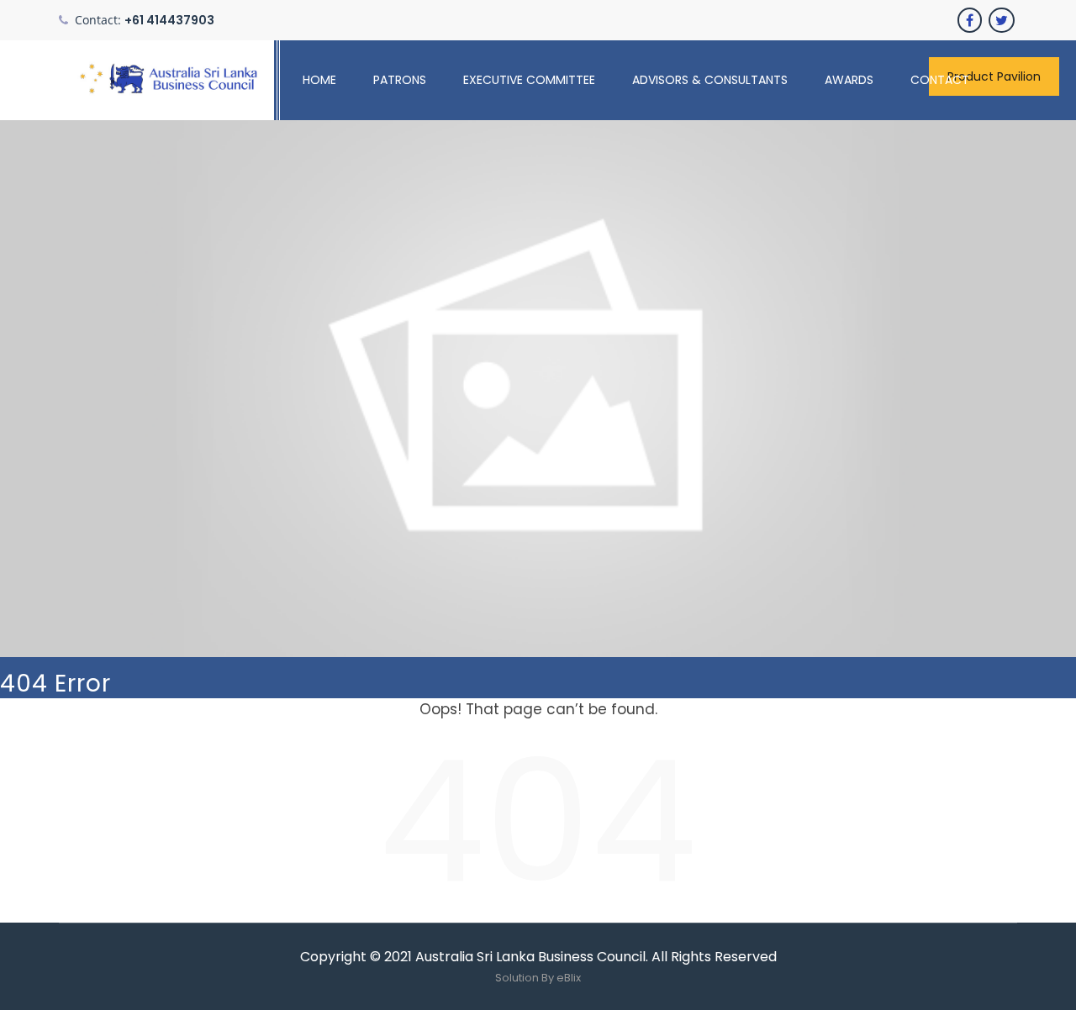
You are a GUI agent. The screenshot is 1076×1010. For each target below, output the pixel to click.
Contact (939, 79)
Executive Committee (529, 79)
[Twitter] (1003, 20)
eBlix (568, 978)
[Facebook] (970, 20)
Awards (849, 79)
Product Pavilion (994, 76)
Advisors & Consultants (710, 79)
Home (319, 79)
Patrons (399, 79)
